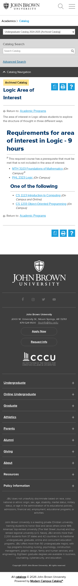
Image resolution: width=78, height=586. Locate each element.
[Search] (72, 51)
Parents (9, 429)
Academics (9, 21)
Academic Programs (33, 111)
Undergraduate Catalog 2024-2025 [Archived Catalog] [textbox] (32, 31)
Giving (8, 452)
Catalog (24, 21)
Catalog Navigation (19, 72)
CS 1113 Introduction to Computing (38, 195)
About (8, 463)
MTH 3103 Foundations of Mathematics (37, 168)
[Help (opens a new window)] (71, 86)
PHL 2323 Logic (22, 177)
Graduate (10, 406)
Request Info (39, 342)
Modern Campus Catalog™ (46, 581)
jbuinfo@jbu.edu (48, 322)
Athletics (10, 417)
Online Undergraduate (20, 394)
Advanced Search (14, 61)
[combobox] (39, 32)
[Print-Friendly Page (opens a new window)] (62, 86)
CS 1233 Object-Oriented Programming (41, 203)
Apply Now (39, 331)
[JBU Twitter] (43, 300)
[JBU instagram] (33, 300)
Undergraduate (15, 383)
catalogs (21, 577)
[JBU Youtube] (54, 300)
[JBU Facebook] (23, 300)
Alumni (9, 440)
